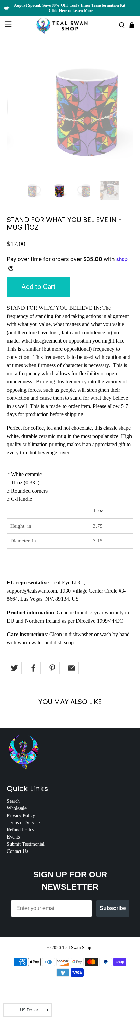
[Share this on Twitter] (14, 668)
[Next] (122, 111)
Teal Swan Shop (76, 947)
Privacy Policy (21, 815)
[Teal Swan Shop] (70, 25)
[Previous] (17, 111)
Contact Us (17, 851)
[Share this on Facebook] (33, 668)
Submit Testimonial (26, 844)
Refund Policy (20, 829)
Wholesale (17, 808)
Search (13, 801)
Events (13, 837)
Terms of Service (23, 822)
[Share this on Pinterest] (52, 668)
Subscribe (113, 908)
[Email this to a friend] (71, 668)
